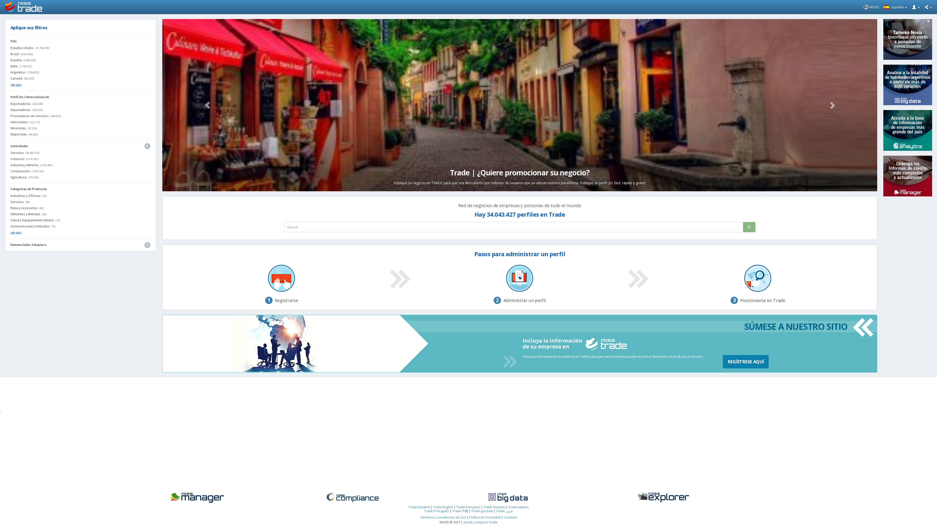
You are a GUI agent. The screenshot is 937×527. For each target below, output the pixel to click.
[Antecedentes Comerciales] (235, 498)
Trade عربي (504, 511)
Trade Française (468, 507)
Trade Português (436, 511)
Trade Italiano (518, 507)
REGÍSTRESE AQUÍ (746, 362)
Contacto (510, 517)
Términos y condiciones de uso (443, 517)
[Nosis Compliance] (391, 498)
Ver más (15, 85)
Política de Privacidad (485, 517)
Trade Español (419, 507)
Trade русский (482, 511)
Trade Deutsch (494, 507)
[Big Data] (546, 498)
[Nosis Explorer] (701, 497)
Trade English (443, 507)
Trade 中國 (460, 511)
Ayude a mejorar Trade (480, 522)
